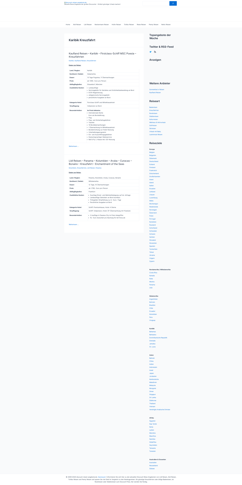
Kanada (152, 276)
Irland (151, 179)
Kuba (151, 279)
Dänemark (153, 158)
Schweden (153, 231)
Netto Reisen (166, 24)
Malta (151, 201)
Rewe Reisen (141, 24)
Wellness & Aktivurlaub (157, 122)
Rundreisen (153, 113)
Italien (151, 186)
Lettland (152, 192)
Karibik (71, 61)
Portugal (152, 219)
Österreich (153, 213)
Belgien (152, 152)
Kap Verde (153, 424)
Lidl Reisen (88, 24)
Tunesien (152, 451)
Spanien (152, 246)
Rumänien (152, 222)
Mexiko (152, 282)
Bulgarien (152, 155)
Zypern (151, 261)
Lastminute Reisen (155, 134)
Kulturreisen (153, 119)
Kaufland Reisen (80, 61)
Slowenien (153, 243)
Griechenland (154, 173)
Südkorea (152, 400)
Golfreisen (153, 125)
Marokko (152, 433)
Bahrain (152, 358)
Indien (151, 364)
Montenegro (153, 204)
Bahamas (152, 332)
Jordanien (152, 376)
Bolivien (152, 302)
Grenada (152, 341)
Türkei (151, 252)
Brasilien (152, 305)
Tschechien (153, 249)
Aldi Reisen (77, 24)
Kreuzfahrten (91, 61)
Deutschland (153, 161)
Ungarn (152, 258)
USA (150, 288)
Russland (152, 225)
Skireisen (152, 128)
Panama (98, 168)
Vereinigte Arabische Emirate (159, 409)
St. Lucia (152, 347)
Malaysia (152, 385)
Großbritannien (154, 176)
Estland (152, 164)
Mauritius (152, 436)
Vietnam (152, 406)
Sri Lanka (152, 397)
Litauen (152, 195)
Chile (151, 308)
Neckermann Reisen (102, 24)
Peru (151, 317)
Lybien (151, 430)
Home (68, 24)
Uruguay (152, 320)
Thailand (152, 403)
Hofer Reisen (116, 24)
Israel (151, 370)
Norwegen (153, 210)
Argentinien (153, 299)
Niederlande (153, 207)
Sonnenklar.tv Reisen (156, 89)
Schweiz (152, 234)
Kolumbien (72, 168)
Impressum (102, 477)
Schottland (153, 228)
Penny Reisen (153, 24)
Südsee (152, 468)
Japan (151, 373)
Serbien (152, 237)
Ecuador (152, 311)
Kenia (151, 427)
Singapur (152, 394)
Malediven (153, 382)
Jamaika (152, 344)
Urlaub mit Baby (155, 131)
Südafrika (152, 442)
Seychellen (153, 445)
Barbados (152, 335)
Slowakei (152, 240)
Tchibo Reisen (129, 24)
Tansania (152, 448)
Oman (151, 391)
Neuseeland (153, 465)
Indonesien (153, 367)
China (151, 361)
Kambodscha (154, 379)
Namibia (152, 439)
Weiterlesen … (74, 146)
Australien (152, 462)
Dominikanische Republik (158, 338)
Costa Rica (153, 273)
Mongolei (152, 388)
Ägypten (152, 421)
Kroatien (152, 189)
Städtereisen (153, 116)
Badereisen (153, 107)
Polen (151, 216)
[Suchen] (173, 3)
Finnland (152, 167)
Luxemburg (153, 198)
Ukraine (152, 255)
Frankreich (153, 170)
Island (151, 182)
